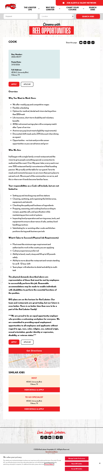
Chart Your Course (72, 8)
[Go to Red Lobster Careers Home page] (11, 6)
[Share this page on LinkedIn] (84, 42)
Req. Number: (16, 54)
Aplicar (27, 84)
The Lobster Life (30, 8)
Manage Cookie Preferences (76, 458)
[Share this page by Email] (80, 42)
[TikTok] (42, 437)
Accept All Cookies (76, 468)
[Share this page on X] (88, 42)
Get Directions (34, 350)
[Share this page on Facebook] (92, 42)
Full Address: (16, 70)
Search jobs (88, 16)
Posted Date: (16, 62)
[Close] (100, 463)
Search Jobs (92, 8)
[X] (45, 437)
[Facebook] (57, 437)
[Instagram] (53, 437)
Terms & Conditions (51, 452)
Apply (14, 84)
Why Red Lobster (50, 8)
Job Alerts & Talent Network (81, 3)
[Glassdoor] (61, 437)
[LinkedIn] (49, 437)
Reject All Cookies (77, 463)
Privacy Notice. (49, 464)
